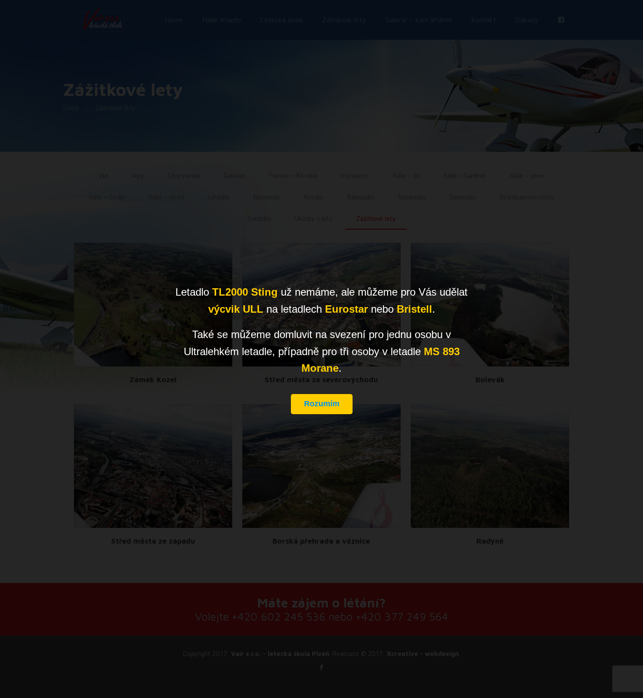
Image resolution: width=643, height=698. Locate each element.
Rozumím (321, 403)
